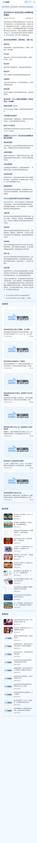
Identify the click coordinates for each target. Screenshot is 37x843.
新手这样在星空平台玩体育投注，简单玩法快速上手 (23, 596)
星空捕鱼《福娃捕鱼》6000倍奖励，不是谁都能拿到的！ (23, 523)
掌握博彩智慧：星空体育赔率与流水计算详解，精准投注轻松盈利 (23, 669)
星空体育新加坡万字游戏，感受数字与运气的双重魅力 (18, 394)
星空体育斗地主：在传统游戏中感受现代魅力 (23, 653)
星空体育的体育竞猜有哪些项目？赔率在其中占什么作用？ (23, 685)
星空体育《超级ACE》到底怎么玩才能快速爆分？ (23, 563)
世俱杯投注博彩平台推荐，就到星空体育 (23, 637)
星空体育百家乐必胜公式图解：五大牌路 (19, 298)
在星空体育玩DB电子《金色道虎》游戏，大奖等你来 (23, 539)
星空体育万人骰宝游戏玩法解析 (14, 461)
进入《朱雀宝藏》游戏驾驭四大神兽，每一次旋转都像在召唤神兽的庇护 (23, 604)
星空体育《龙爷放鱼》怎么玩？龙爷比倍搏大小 (23, 515)
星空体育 (7, 202)
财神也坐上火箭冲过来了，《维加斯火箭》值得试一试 (23, 555)
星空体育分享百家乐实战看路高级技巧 (19, 295)
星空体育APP (18, 35)
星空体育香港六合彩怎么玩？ (13, 493)
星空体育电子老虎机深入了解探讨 (14, 361)
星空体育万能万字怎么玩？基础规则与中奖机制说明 (18, 428)
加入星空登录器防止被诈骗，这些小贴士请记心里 (23, 580)
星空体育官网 (10, 35)
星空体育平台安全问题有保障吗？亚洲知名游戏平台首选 (23, 661)
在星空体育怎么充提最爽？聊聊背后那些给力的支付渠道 (23, 588)
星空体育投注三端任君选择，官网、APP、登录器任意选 (22, 571)
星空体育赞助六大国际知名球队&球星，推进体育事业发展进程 (23, 709)
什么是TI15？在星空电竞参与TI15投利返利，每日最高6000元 (23, 547)
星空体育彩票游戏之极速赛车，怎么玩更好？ (23, 693)
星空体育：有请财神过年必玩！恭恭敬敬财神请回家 (23, 628)
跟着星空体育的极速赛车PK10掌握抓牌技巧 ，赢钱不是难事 (23, 531)
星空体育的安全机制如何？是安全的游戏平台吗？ (23, 677)
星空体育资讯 (14, 7)
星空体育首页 (5, 7)
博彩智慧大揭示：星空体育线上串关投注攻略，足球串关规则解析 (23, 645)
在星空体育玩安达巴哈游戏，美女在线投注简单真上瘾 (23, 620)
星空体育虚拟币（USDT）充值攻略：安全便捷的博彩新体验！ (23, 701)
